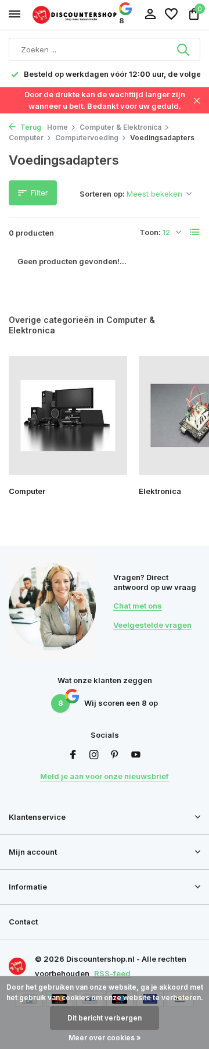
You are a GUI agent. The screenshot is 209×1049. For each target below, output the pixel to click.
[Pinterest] (115, 755)
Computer (26, 137)
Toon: (150, 232)
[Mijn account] (150, 14)
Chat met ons (137, 605)
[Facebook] (73, 755)
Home (57, 127)
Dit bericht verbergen (104, 1018)
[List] (195, 232)
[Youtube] (135, 755)
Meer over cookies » (105, 1037)
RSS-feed (112, 973)
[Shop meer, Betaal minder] (75, 14)
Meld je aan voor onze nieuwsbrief (104, 776)
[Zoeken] (184, 49)
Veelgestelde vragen (152, 625)
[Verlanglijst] (171, 15)
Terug (30, 127)
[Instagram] (94, 755)
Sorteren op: (102, 193)
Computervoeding (86, 137)
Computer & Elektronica (120, 127)
